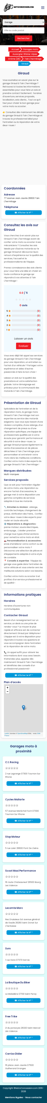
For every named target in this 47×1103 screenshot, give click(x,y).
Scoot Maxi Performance (20, 871)
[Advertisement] (23, 153)
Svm (8, 948)
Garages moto (30, 49)
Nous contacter (33, 1097)
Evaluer (23, 346)
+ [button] (7, 687)
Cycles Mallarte (15, 799)
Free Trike (11, 1016)
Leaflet (7, 733)
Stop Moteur (12, 837)
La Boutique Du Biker (17, 982)
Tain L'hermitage (33, 58)
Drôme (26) (14, 58)
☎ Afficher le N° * (23, 212)
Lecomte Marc (14, 908)
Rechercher (23, 38)
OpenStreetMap (22, 733)
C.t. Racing (12, 762)
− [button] (7, 691)
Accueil (15, 49)
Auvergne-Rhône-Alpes (25, 54)
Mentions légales (14, 1097)
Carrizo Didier (13, 1054)
